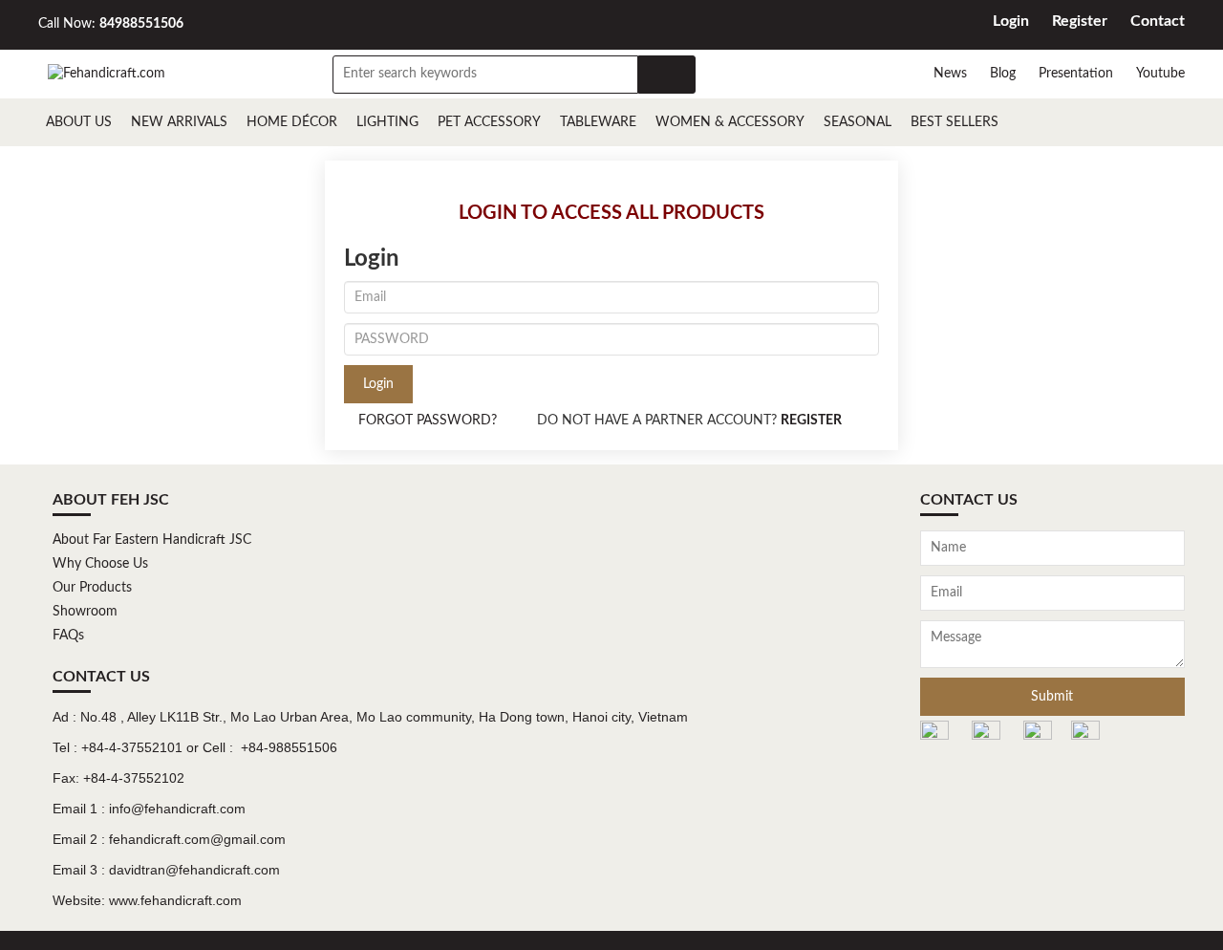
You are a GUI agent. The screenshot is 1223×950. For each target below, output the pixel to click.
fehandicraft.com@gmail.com (197, 839)
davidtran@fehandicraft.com (194, 869)
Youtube (1160, 73)
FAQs (68, 635)
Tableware (598, 122)
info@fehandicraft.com (177, 808)
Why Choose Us (100, 564)
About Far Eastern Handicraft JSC (152, 540)
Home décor (292, 122)
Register (1079, 21)
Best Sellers (954, 122)
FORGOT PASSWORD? (427, 420)
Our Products (92, 587)
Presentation (1076, 73)
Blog (1003, 73)
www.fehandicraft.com (175, 900)
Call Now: (110, 24)
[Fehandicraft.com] (106, 73)
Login (1011, 21)
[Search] (667, 74)
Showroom (85, 611)
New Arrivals (179, 122)
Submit (1052, 696)
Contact (1157, 21)
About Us (79, 122)
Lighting (387, 122)
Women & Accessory (730, 122)
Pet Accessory (489, 122)
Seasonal (857, 122)
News (950, 73)
